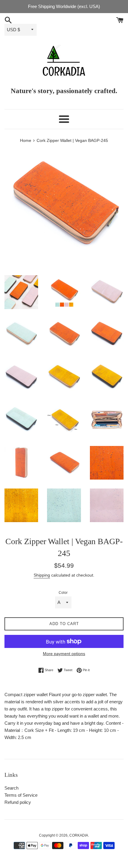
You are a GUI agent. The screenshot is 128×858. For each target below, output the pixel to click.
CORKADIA (78, 835)
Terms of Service (21, 795)
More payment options (64, 653)
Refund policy (17, 802)
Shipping (42, 575)
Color (63, 593)
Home (25, 140)
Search (11, 787)
